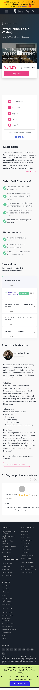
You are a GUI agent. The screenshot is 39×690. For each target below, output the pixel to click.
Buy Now (16, 73)
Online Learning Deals (9, 546)
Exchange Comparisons (28, 569)
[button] (28, 11)
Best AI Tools (6, 586)
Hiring (3, 635)
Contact (4, 638)
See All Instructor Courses (16, 464)
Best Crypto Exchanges (28, 566)
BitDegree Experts (7, 615)
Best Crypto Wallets (27, 573)
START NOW (19, 684)
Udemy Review (6, 575)
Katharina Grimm (11, 24)
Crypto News (25, 546)
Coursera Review (7, 572)
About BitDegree (7, 612)
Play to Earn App (26, 558)
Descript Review (6, 604)
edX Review (5, 569)
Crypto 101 (24, 534)
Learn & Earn (25, 531)
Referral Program (7, 626)
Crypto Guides (25, 543)
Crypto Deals (25, 552)
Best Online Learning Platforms (8, 532)
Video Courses (6, 549)
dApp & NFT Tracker (27, 555)
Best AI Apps (5, 589)
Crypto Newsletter (26, 540)
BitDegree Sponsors (8, 632)
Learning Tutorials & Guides (8, 537)
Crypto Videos (25, 549)
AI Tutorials (5, 592)
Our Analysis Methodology (6, 619)
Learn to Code (6, 552)
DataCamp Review (7, 563)
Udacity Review (6, 566)
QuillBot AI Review (7, 598)
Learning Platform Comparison (7, 542)
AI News (4, 595)
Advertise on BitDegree (9, 629)
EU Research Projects (8, 623)
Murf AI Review (6, 601)
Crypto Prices (25, 537)
